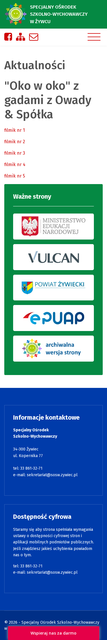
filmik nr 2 (14, 141)
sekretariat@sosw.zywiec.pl (52, 474)
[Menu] (94, 36)
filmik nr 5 (14, 176)
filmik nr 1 (14, 130)
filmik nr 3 (14, 153)
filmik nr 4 (14, 164)
